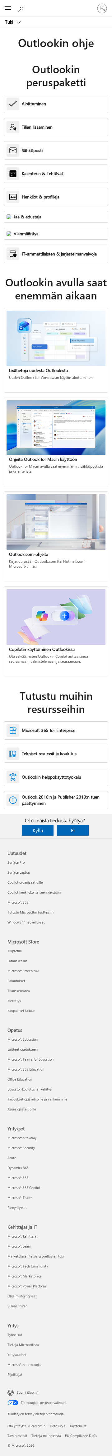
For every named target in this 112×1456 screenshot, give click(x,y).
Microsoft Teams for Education (30, 1059)
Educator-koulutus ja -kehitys (29, 1089)
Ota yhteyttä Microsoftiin (26, 1426)
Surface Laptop (18, 872)
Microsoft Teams (20, 1197)
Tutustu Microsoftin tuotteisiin (30, 912)
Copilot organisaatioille (25, 882)
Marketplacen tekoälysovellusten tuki (35, 1256)
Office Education (19, 1079)
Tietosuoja (57, 1426)
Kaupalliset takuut (21, 1010)
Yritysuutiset (16, 1354)
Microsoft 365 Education (25, 1069)
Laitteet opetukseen (22, 1049)
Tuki (10, 22)
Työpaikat (14, 1334)
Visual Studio (17, 1306)
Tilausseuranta (18, 990)
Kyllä (38, 830)
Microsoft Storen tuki (23, 970)
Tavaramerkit (17, 1435)
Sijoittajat (14, 1374)
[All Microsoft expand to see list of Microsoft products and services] (7, 8)
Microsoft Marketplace (24, 1276)
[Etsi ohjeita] (21, 8)
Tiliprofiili (14, 950)
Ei (73, 830)
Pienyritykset (17, 1207)
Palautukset (16, 980)
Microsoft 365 (17, 902)
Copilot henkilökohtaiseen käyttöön (34, 892)
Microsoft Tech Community (27, 1266)
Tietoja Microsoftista (23, 1344)
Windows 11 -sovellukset (26, 922)
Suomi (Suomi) (27, 1392)
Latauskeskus (17, 960)
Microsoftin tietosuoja (24, 1364)
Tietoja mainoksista (46, 1435)
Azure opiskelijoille (21, 1109)
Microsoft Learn (19, 1246)
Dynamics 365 (18, 1167)
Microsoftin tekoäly (21, 1137)
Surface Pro (16, 862)
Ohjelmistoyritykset (22, 1296)
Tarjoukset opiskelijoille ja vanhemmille (37, 1099)
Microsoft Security (21, 1147)
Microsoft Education (22, 1039)
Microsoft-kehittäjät (22, 1236)
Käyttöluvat (77, 1426)
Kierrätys (14, 1000)
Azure (11, 1157)
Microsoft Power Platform (26, 1286)
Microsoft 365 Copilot (23, 1187)
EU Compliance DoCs (81, 1435)
